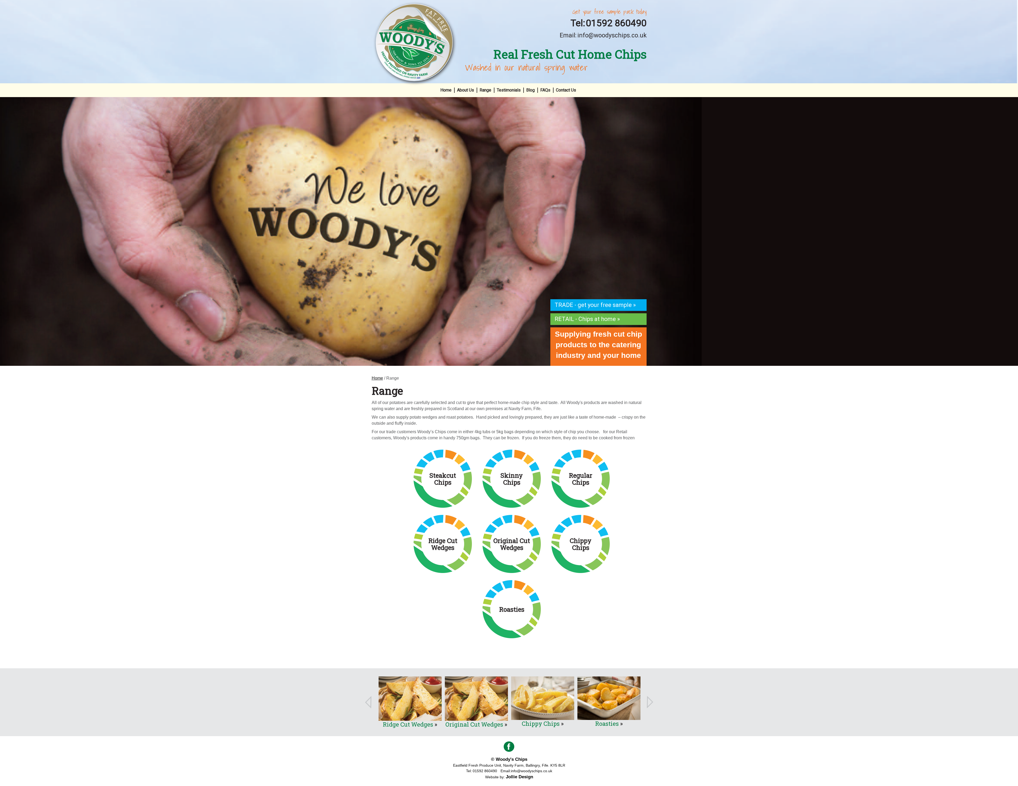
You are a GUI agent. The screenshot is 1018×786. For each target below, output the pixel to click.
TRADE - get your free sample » (595, 305)
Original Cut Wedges (408, 724)
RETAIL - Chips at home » (587, 319)
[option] (509, 231)
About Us (465, 90)
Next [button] (650, 702)
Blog (530, 90)
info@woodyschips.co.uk (612, 35)
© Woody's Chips (509, 759)
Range (485, 90)
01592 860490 (616, 24)
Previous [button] (368, 702)
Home (445, 90)
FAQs (545, 90)
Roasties (540, 723)
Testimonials (509, 90)
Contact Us (566, 90)
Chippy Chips (474, 723)
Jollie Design (519, 776)
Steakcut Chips (607, 723)
